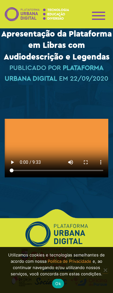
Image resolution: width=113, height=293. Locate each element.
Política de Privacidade (69, 261)
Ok (58, 283)
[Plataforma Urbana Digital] (39, 14)
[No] (105, 270)
